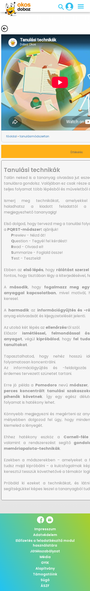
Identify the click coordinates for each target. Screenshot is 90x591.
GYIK (45, 562)
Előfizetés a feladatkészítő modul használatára (45, 543)
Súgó (45, 580)
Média (45, 556)
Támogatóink (45, 574)
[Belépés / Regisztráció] (68, 6)
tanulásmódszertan (34, 136)
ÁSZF (45, 585)
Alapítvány (45, 568)
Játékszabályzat (45, 551)
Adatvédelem (45, 534)
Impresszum (45, 529)
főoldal (11, 136)
